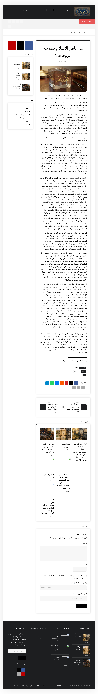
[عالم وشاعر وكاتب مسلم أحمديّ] (82, 11)
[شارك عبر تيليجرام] (47, 383)
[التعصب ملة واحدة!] (65, 637)
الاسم (85, 564)
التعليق (84, 543)
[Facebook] (21, 21)
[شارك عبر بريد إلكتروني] (83, 387)
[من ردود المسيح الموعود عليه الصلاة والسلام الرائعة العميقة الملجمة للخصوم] (65, 660)
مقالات (80, 375)
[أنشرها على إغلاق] (71, 383)
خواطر (26, 111)
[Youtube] (13, 21)
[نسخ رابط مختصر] (74, 387)
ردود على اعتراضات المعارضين (19, 114)
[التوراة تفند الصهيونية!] (26, 76)
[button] (13, 10)
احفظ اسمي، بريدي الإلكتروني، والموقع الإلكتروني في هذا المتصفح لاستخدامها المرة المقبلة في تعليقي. (62, 577)
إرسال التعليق (81, 606)
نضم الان (22, 658)
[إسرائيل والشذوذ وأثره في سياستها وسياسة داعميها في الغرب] (26, 87)
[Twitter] (17, 21)
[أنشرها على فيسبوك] (76, 383)
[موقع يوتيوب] (23, 674)
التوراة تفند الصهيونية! (18, 74)
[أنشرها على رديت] (62, 383)
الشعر (26, 108)
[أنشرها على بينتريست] (66, 383)
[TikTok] (9, 21)
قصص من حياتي (23, 118)
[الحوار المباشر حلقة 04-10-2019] (65, 649)
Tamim (76, 368)
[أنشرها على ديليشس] (57, 383)
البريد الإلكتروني (80, 594)
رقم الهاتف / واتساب (79, 583)
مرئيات (26, 121)
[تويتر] (19, 670)
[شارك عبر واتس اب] (52, 383)
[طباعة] (78, 387)
